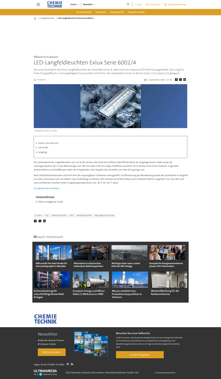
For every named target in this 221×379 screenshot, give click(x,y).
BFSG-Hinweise (98, 372)
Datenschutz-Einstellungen (115, 372)
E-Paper (138, 4)
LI (73, 364)
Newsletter (155, 4)
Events (73, 4)
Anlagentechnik (117, 12)
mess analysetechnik (104, 215)
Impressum (86, 372)
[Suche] (128, 4)
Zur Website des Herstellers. (47, 188)
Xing (68, 364)
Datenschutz (76, 372)
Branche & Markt (84, 12)
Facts (137, 372)
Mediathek (87, 4)
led (46, 215)
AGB (68, 372)
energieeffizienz (59, 215)
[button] (38, 285)
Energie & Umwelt (136, 12)
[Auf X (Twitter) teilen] (181, 80)
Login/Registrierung (177, 4)
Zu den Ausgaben (140, 354)
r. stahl (38, 215)
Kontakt (130, 372)
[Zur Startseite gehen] (54, 4)
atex (72, 215)
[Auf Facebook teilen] (177, 80)
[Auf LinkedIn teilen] (185, 80)
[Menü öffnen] (38, 4)
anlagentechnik (84, 215)
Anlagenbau (101, 12)
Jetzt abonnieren (52, 352)
